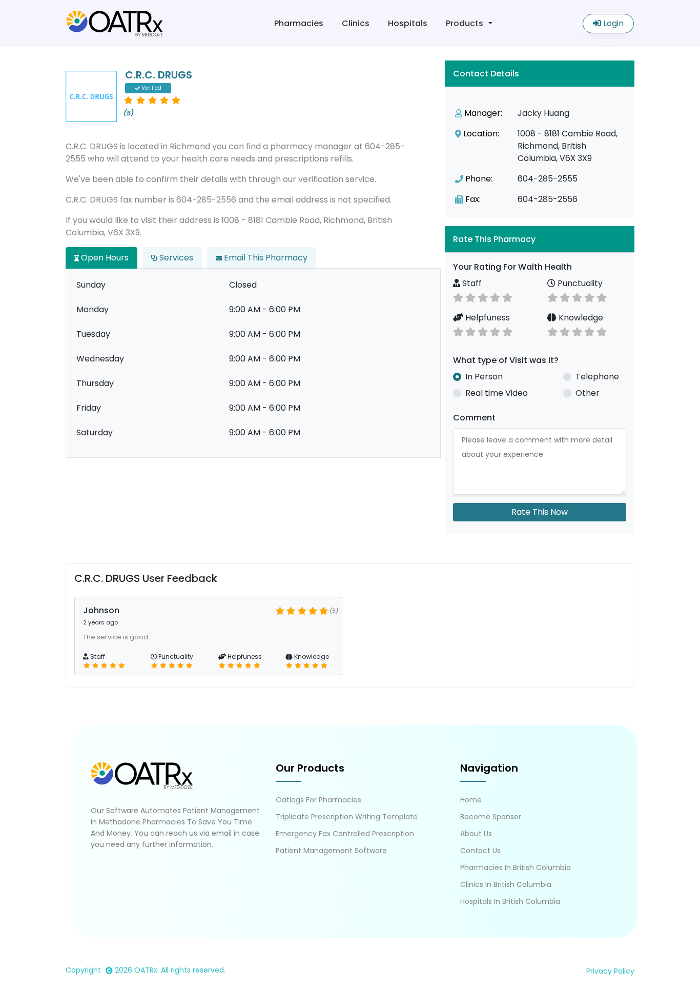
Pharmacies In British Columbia (515, 867)
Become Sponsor (490, 817)
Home (471, 800)
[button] (539, 239)
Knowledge (580, 318)
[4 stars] (495, 297)
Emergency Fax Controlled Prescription (345, 834)
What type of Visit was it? (506, 360)
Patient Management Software (331, 850)
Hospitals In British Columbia (510, 901)
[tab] (539, 239)
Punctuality (579, 283)
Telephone (597, 376)
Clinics (355, 23)
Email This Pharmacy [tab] (264, 258)
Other (587, 393)
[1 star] (458, 297)
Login (612, 23)
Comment (474, 417)
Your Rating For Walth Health (512, 267)
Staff (471, 283)
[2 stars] (470, 297)
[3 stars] (483, 297)
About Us (476, 834)
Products (464, 23)
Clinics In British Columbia (505, 884)
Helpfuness (486, 318)
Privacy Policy (610, 971)
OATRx (145, 970)
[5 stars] (507, 297)
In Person (484, 376)
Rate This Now (539, 512)
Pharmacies (298, 23)
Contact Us (480, 850)
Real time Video (496, 393)
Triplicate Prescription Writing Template (347, 817)
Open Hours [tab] (104, 258)
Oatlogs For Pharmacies (318, 800)
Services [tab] (175, 258)
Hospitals (407, 23)
